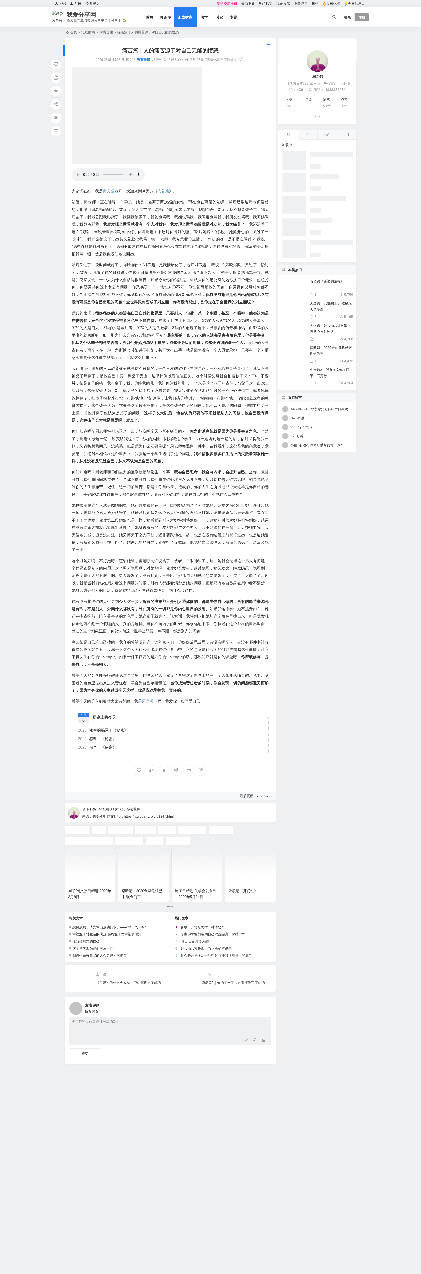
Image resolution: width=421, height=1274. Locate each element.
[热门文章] (327, 135)
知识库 (165, 17)
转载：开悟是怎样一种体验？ (203, 927)
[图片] (263, 1040)
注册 (78, 4)
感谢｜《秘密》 (97, 739)
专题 (233, 17)
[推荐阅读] (288, 135)
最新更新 (248, 4)
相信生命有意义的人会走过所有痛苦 (99, 955)
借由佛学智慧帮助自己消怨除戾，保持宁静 (213, 934)
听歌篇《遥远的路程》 (327, 281)
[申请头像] (266, 1007)
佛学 (204, 17)
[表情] (255, 1040)
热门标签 (265, 4)
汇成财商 (185, 17)
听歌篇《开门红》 (243, 891)
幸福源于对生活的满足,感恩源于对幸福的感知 (107, 934)
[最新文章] (346, 135)
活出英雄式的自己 (86, 941)
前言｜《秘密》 (97, 747)
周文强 (109, 191)
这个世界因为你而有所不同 (92, 948)
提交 (85, 1053)
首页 (149, 17)
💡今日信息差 (354, 4)
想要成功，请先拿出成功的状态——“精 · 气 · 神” (109, 927)
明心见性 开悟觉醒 (195, 941)
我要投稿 (283, 4)
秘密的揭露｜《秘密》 (103, 730)
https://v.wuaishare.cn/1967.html (149, 816)
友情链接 (300, 4)
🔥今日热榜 (331, 4)
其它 (219, 17)
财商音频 (106, 32)
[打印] (186, 60)
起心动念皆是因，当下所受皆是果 (206, 948)
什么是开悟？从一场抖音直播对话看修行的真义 (216, 955)
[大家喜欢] (307, 135)
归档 (314, 4)
